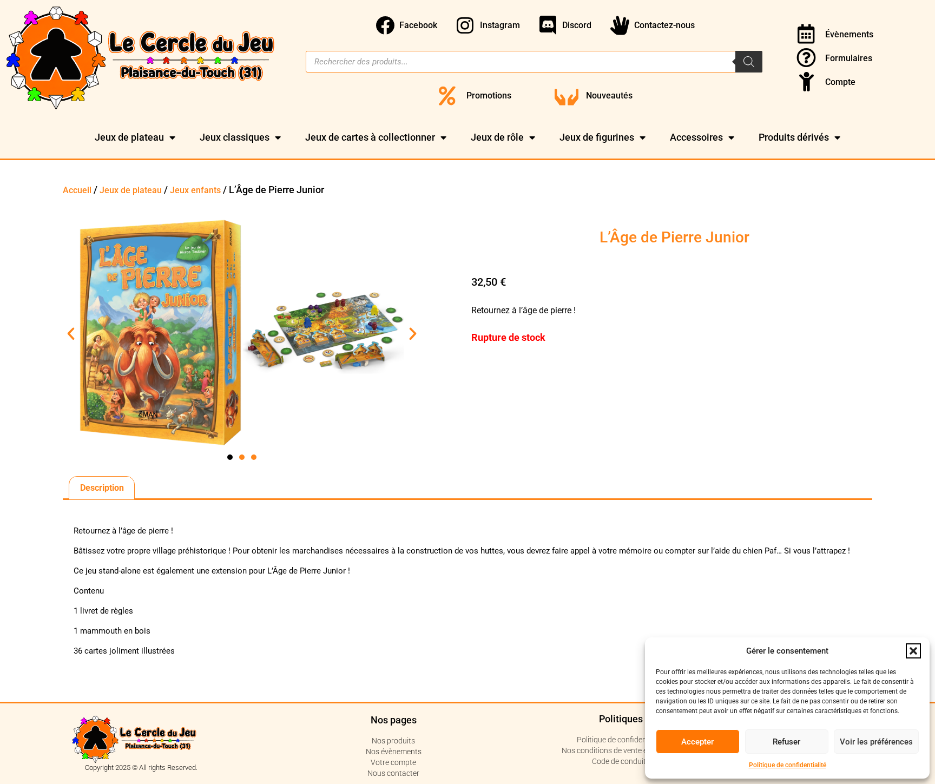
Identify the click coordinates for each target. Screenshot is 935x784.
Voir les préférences (876, 742)
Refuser (786, 742)
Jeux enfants (195, 190)
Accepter (697, 742)
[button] (913, 650)
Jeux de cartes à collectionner (370, 137)
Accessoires (696, 137)
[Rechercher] (748, 62)
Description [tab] (102, 488)
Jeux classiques (234, 137)
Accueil (77, 190)
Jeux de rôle (497, 137)
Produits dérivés (794, 137)
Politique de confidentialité (787, 765)
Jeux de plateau (129, 137)
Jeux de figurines (596, 137)
